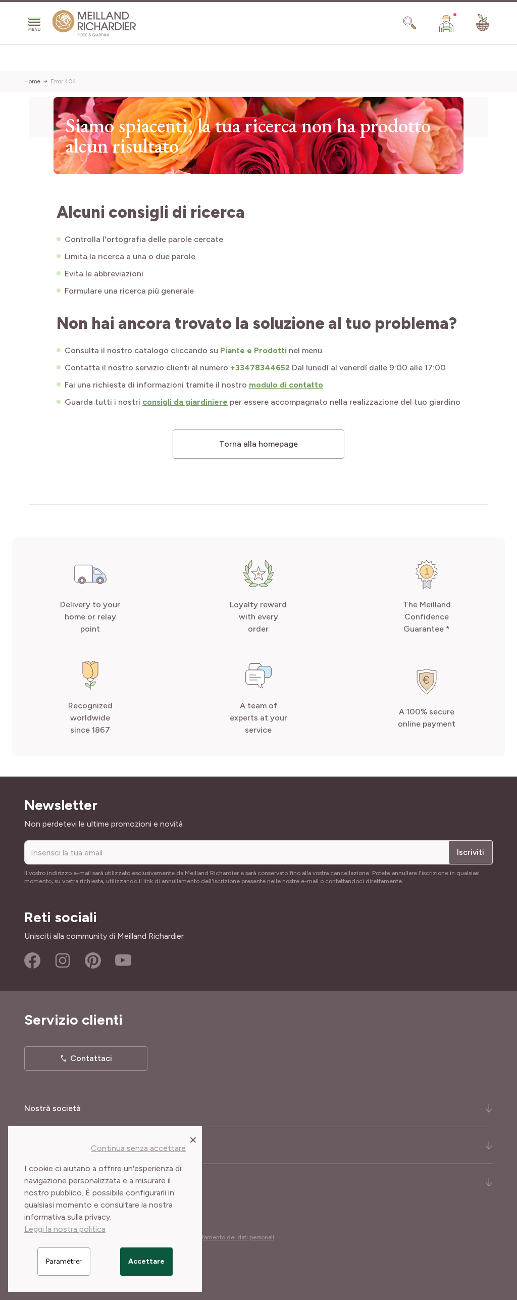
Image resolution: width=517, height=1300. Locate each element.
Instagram (63, 960)
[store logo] (94, 23)
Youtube (123, 960)
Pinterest (93, 960)
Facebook (32, 960)
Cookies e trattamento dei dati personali (219, 1237)
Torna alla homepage (258, 444)
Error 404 (63, 81)
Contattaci (91, 1058)
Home (32, 81)
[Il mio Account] (446, 23)
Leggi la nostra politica (65, 1229)
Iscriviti (470, 852)
